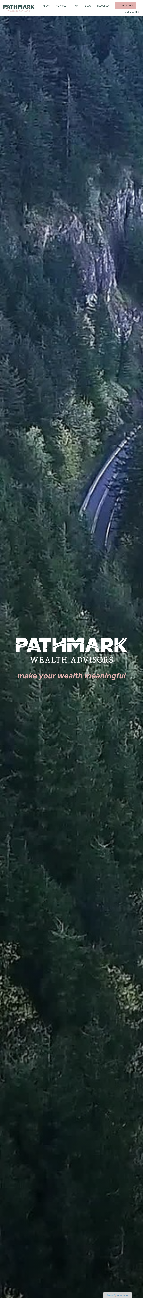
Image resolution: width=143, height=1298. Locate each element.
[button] (46, 5)
